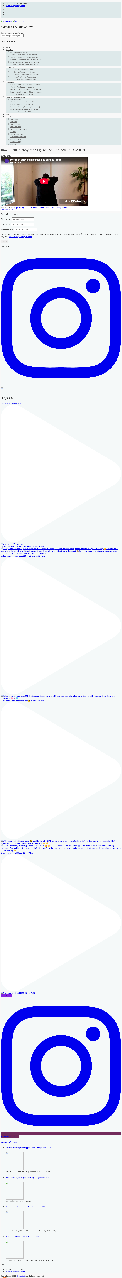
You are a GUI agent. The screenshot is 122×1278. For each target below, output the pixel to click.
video (64, 207)
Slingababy (21, 1275)
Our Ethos (14, 119)
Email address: (7, 229)
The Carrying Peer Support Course (22, 72)
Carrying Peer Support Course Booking (24, 57)
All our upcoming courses (19, 52)
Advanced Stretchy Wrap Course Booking (24, 65)
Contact (13, 132)
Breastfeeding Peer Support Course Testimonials (27, 92)
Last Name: (6, 224)
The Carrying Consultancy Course (22, 70)
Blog (7, 114)
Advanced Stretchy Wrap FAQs (21, 112)
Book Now (9, 50)
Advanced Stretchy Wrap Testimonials (23, 94)
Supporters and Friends (18, 129)
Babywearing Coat (21, 207)
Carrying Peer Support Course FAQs (23, 104)
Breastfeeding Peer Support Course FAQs (24, 109)
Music (48, 207)
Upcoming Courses (9, 1142)
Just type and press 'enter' (12, 32)
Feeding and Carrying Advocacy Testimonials (26, 89)
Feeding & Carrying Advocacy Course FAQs (25, 107)
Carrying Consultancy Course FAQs (22, 102)
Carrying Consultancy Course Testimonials (25, 84)
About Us (9, 117)
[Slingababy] (12, 21)
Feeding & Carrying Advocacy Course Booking (26, 60)
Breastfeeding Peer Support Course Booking (25, 62)
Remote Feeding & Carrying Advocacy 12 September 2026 (27, 1177)
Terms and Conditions (18, 137)
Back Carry (56, 207)
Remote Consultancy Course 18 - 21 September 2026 (26, 1207)
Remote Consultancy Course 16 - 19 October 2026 (24, 1236)
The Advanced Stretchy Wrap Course (23, 80)
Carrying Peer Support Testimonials (22, 87)
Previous (5, 209)
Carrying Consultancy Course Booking (23, 55)
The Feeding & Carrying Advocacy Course (24, 75)
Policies (13, 144)
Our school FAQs (16, 99)
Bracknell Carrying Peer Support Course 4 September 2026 (28, 1148)
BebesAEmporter (37, 207)
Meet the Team (15, 127)
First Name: (6, 218)
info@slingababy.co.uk (15, 5)
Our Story (13, 122)
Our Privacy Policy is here (20, 236)
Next (11, 209)
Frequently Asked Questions (15, 97)
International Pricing (17, 134)
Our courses (10, 67)
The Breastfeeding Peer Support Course (24, 77)
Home (8, 47)
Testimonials (10, 82)
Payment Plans (15, 139)
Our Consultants (16, 124)
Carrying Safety (15, 142)
